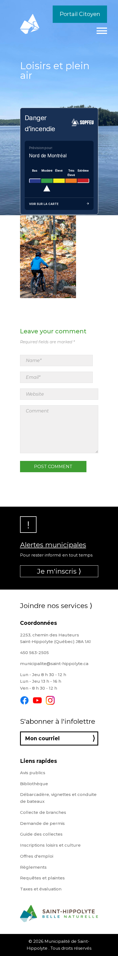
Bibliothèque (34, 783)
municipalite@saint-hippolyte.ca (54, 663)
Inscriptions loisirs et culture (50, 845)
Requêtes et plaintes (42, 878)
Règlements (33, 867)
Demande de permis (42, 823)
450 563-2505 (34, 652)
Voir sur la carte (43, 204)
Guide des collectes (41, 834)
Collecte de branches (43, 812)
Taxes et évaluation (40, 889)
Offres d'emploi (36, 856)
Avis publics (32, 772)
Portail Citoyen (80, 14)
